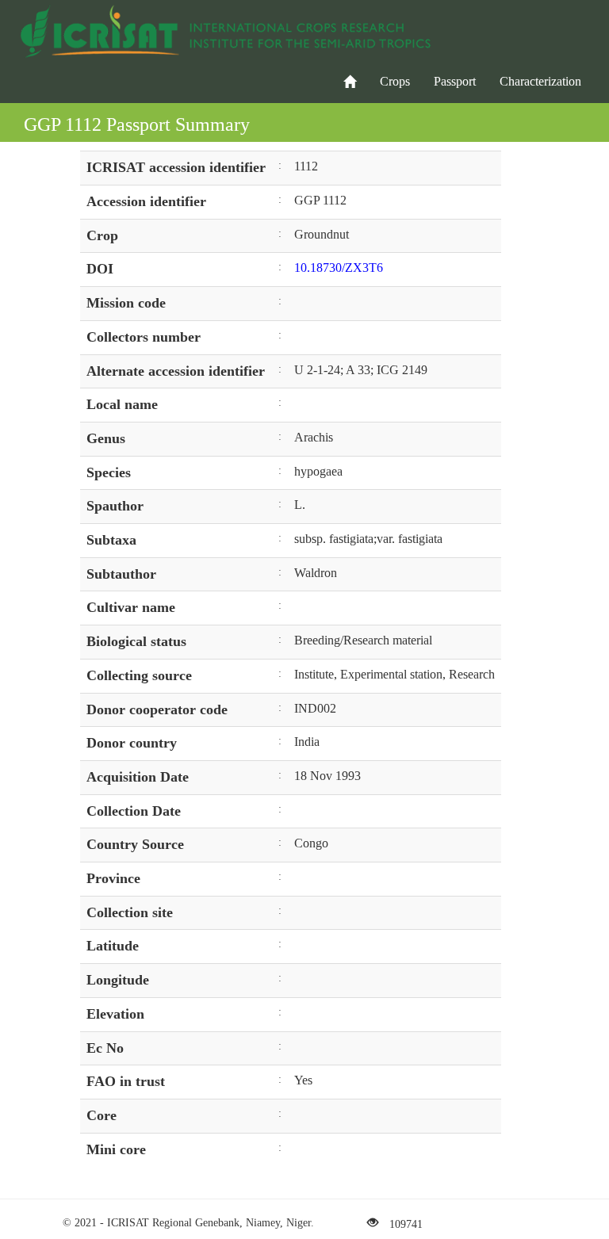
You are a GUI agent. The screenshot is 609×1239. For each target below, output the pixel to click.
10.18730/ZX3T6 (338, 267)
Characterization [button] (540, 81)
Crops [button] (395, 81)
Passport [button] (455, 81)
